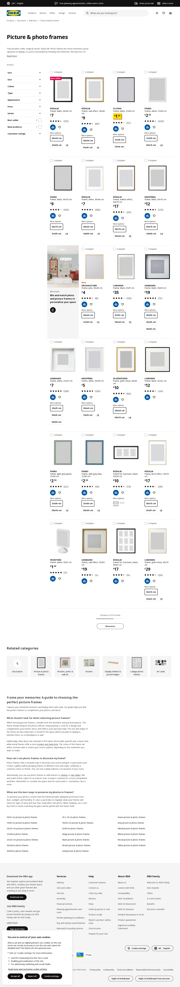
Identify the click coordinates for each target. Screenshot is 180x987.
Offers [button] (52, 13)
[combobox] (115, 13)
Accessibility (168, 970)
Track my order (95, 893)
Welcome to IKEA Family (158, 882)
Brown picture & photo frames (76, 845)
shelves (64, 775)
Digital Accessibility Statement (126, 927)
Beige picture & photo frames (76, 834)
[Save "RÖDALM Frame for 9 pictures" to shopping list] (122, 581)
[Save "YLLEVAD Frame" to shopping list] (122, 129)
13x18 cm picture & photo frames (22, 822)
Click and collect (64, 887)
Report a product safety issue (100, 921)
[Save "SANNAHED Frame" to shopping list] (154, 304)
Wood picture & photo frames (131, 839)
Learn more (12, 922)
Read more (12, 56)
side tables (76, 775)
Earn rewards (153, 887)
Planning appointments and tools (69, 911)
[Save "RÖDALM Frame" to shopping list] (59, 127)
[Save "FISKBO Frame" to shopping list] (154, 127)
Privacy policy (95, 970)
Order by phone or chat (99, 909)
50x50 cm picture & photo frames (77, 822)
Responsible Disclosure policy (148, 970)
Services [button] (72, 13)
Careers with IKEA (126, 887)
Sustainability (124, 893)
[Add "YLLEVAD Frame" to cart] (116, 129)
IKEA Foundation (125, 898)
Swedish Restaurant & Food (131, 914)
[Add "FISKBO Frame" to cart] (147, 127)
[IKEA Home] (14, 13)
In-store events (154, 898)
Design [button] (62, 13)
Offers (150, 893)
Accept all (15, 976)
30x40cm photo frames (17, 845)
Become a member (156, 909)
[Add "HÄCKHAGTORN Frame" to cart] (84, 304)
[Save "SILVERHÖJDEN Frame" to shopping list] (122, 399)
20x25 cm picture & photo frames (22, 828)
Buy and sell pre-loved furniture (71, 923)
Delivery (60, 882)
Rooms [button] (43, 13)
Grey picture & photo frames (131, 822)
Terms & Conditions (125, 970)
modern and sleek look (47, 744)
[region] (37, 957)
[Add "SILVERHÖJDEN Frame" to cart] (116, 399)
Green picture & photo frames (131, 817)
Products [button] (32, 13)
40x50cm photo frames (17, 851)
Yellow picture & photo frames (132, 845)
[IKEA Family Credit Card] (80, 955)
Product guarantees (127, 920)
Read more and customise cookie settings (27, 969)
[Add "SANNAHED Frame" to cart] (147, 304)
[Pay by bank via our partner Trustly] (88, 955)
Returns (92, 898)
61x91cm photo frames (72, 828)
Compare (58, 72)
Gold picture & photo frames (75, 851)
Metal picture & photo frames (131, 828)
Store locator (95, 928)
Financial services (64, 904)
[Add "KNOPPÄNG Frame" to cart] (147, 216)
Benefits (151, 904)
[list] (90, 666)
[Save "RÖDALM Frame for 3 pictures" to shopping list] (122, 492)
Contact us (94, 887)
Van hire (60, 893)
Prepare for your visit (98, 933)
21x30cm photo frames (17, 834)
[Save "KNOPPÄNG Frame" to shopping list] (154, 216)
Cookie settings (52, 976)
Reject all (32, 976)
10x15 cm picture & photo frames (22, 817)
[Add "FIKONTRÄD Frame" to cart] (53, 578)
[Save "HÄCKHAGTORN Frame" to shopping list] (91, 304)
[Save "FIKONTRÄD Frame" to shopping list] (59, 578)
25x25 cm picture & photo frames (22, 839)
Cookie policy (108, 970)
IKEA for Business (126, 909)
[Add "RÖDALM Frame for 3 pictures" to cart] (116, 492)
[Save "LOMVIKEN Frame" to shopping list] (122, 304)
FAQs (91, 904)
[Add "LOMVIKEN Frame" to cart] (116, 304)
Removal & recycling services (70, 928)
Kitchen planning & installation (71, 917)
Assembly (61, 898)
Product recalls (95, 914)
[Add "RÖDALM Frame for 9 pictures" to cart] (116, 581)
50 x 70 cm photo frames (74, 817)
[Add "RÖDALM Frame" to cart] (53, 127)
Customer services (97, 882)
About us (122, 882)
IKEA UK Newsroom (127, 904)
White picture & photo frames (131, 834)
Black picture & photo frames (75, 839)
